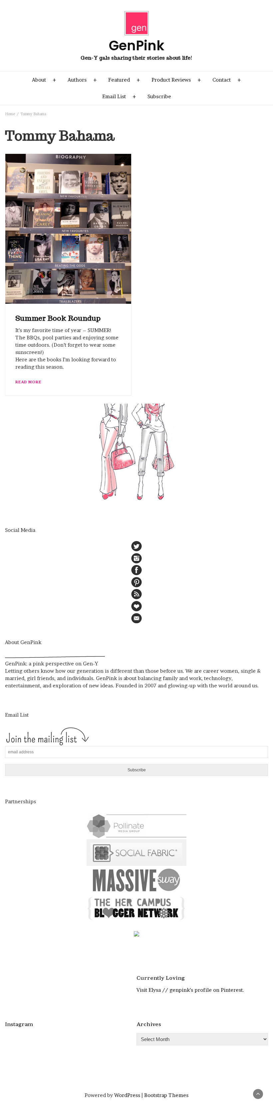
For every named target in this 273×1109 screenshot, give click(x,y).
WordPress (127, 1095)
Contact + (226, 80)
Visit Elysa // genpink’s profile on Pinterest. (190, 990)
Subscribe (159, 96)
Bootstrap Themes (166, 1095)
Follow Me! (73, 1040)
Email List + (119, 96)
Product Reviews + (176, 80)
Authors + (82, 80)
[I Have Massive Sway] (136, 880)
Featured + (124, 80)
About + (44, 80)
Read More (28, 382)
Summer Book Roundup (58, 318)
